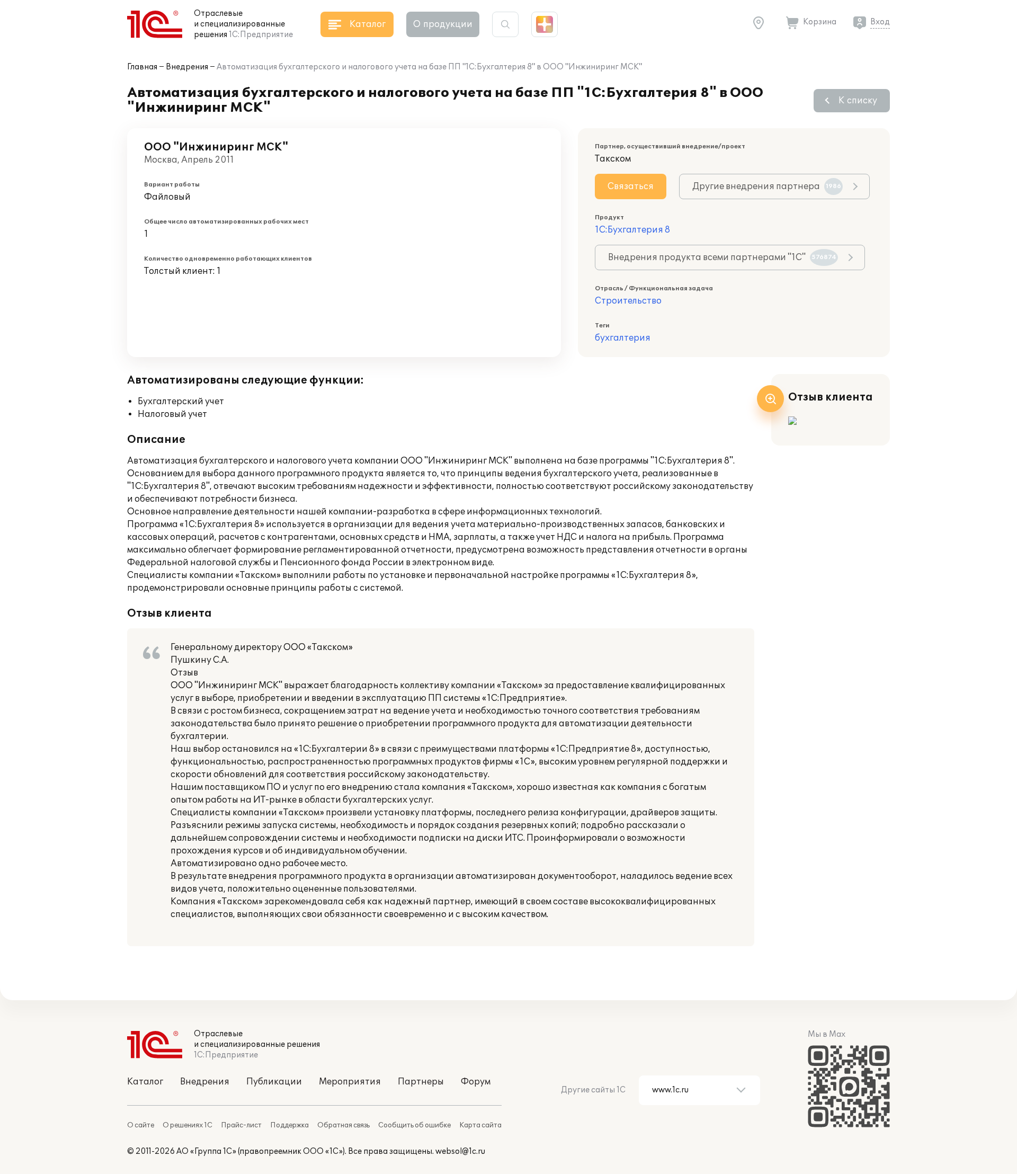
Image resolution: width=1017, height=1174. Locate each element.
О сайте (140, 1125)
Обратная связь (343, 1125)
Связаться (631, 186)
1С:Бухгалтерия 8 (632, 230)
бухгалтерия (622, 338)
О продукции (442, 24)
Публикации (274, 1082)
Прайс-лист (241, 1125)
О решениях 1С (187, 1125)
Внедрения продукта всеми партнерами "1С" (722, 257)
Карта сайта (480, 1125)
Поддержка (289, 1125)
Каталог (145, 1082)
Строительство (628, 301)
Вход (880, 21)
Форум (475, 1082)
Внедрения (187, 67)
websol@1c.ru (460, 1151)
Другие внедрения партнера (766, 186)
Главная (142, 67)
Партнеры (421, 1082)
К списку (857, 100)
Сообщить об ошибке (414, 1125)
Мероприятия (350, 1082)
